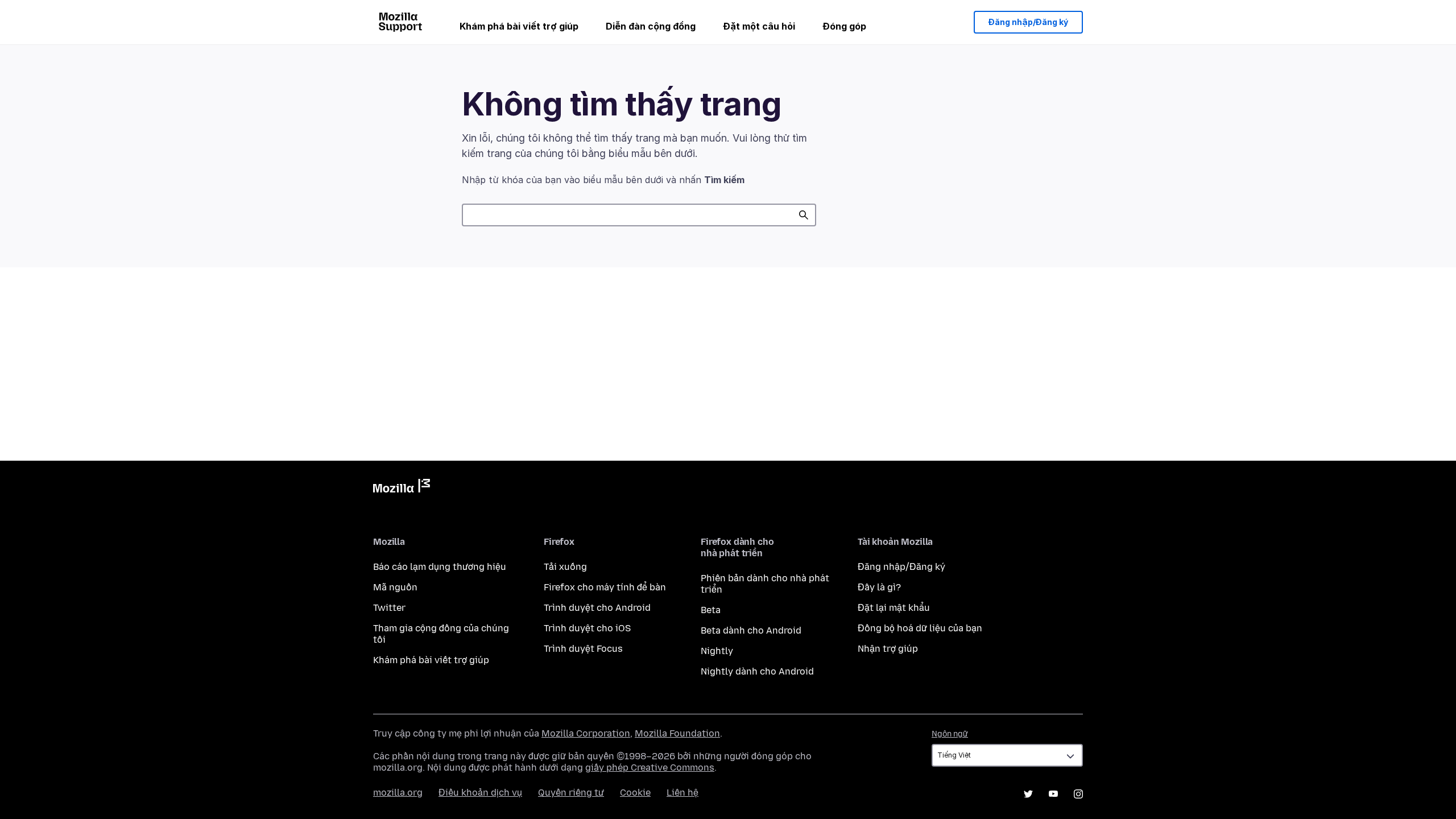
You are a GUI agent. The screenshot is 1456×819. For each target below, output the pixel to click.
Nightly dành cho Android (757, 671)
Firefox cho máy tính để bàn (605, 587)
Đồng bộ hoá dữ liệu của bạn (920, 628)
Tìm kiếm (804, 215)
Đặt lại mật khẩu (894, 607)
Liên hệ (682, 792)
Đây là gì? (879, 587)
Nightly (717, 651)
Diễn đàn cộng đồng (651, 26)
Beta (711, 610)
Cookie (635, 792)
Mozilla (401, 488)
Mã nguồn (395, 587)
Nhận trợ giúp (888, 648)
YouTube (1053, 794)
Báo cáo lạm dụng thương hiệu (439, 566)
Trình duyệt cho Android (597, 607)
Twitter (389, 607)
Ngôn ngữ (950, 734)
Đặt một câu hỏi (759, 26)
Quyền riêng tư (571, 792)
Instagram (1078, 794)
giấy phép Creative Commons (649, 767)
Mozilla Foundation (677, 733)
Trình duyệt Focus (583, 648)
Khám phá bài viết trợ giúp (519, 26)
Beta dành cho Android (751, 630)
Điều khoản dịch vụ (480, 792)
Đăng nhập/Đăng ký (1028, 22)
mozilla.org (398, 792)
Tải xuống (565, 566)
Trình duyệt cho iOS (587, 628)
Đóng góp (844, 26)
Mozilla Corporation (585, 733)
